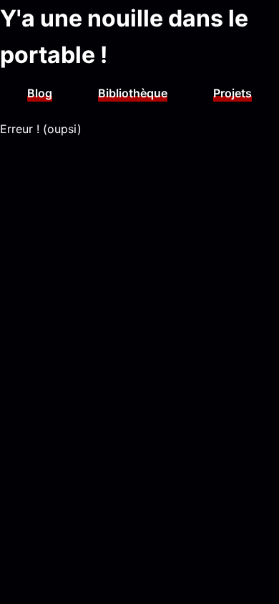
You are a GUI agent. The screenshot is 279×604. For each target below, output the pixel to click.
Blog (39, 93)
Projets (232, 93)
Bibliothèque (132, 93)
